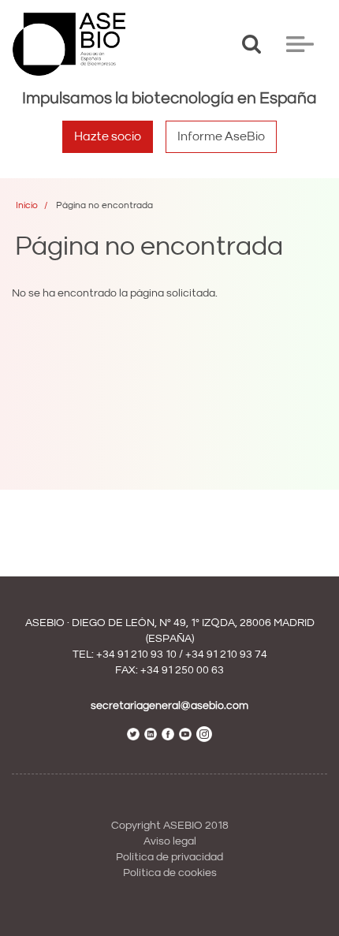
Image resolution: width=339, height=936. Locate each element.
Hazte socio (107, 136)
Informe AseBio (221, 136)
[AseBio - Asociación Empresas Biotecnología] (69, 44)
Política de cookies (170, 872)
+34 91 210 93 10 (136, 654)
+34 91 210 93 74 (226, 654)
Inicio (27, 205)
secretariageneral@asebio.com (169, 705)
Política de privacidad (169, 857)
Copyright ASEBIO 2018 (170, 825)
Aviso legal (169, 841)
